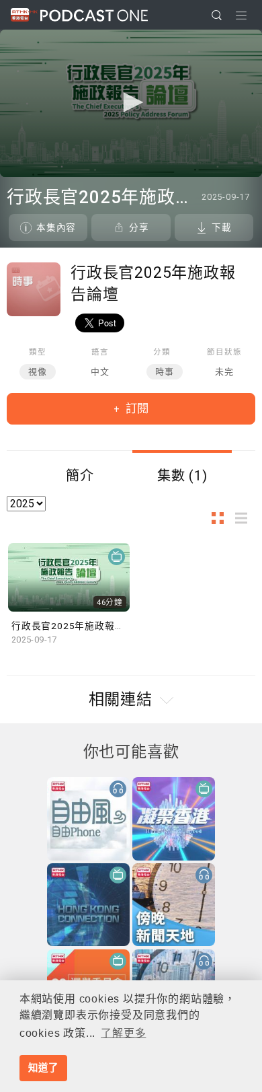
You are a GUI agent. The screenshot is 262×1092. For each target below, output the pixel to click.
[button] (131, 102)
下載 (222, 227)
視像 (37, 372)
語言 (100, 352)
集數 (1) (182, 476)
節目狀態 (224, 352)
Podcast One (94, 15)
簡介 (80, 476)
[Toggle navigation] (241, 15)
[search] (216, 15)
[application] (131, 103)
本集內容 (56, 227)
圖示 (222, 518)
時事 (164, 372)
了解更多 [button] (123, 1033)
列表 (245, 518)
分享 (139, 227)
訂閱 (135, 408)
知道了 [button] (43, 1067)
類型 (37, 352)
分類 (162, 352)
